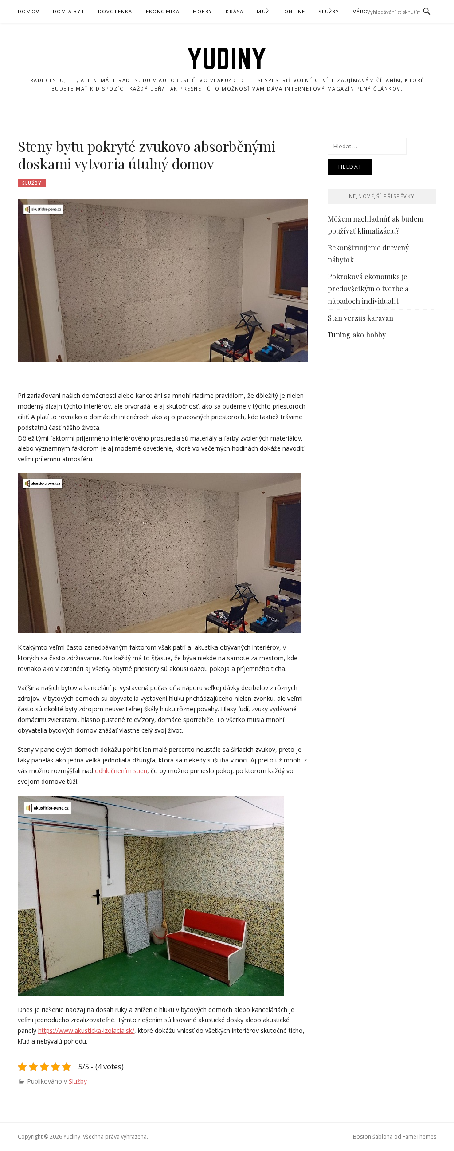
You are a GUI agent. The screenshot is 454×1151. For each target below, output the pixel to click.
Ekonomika (163, 11)
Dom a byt (69, 11)
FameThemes (419, 1136)
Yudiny (227, 59)
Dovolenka (115, 11)
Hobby (202, 11)
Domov (28, 11)
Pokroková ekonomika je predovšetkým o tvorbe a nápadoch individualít (368, 288)
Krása (234, 11)
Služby (328, 11)
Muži (264, 11)
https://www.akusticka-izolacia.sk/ (86, 1030)
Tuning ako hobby (357, 334)
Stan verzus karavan (360, 317)
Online (294, 11)
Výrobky (366, 11)
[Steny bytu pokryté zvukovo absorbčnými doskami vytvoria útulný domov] (163, 280)
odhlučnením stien (121, 770)
